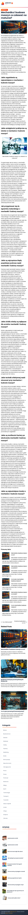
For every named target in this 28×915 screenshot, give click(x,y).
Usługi (4, 811)
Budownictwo (6, 734)
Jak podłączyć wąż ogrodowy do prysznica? (15, 891)
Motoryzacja (6, 759)
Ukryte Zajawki (7, 803)
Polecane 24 (13, 911)
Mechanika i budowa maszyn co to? (13, 649)
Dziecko (5, 737)
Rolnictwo (5, 781)
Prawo (5, 774)
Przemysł (4, 9)
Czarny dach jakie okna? (14, 898)
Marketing (6, 752)
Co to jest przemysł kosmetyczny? (12, 711)
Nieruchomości (7, 763)
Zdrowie (5, 818)
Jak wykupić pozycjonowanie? (15, 858)
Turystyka (5, 800)
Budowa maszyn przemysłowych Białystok (12, 680)
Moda (4, 756)
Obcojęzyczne (7, 767)
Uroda (5, 807)
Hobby (5, 745)
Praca (4, 770)
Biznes (5, 730)
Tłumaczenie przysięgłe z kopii (16, 884)
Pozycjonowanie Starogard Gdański (14, 864)
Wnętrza (5, 814)
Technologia (6, 792)
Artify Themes (8, 913)
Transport (6, 796)
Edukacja (5, 741)
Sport (4, 789)
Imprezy (5, 748)
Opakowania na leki (13, 838)
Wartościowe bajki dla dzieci (15, 851)
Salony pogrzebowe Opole (15, 878)
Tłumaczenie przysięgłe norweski (16, 871)
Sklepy (5, 785)
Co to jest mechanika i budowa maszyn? (17, 580)
